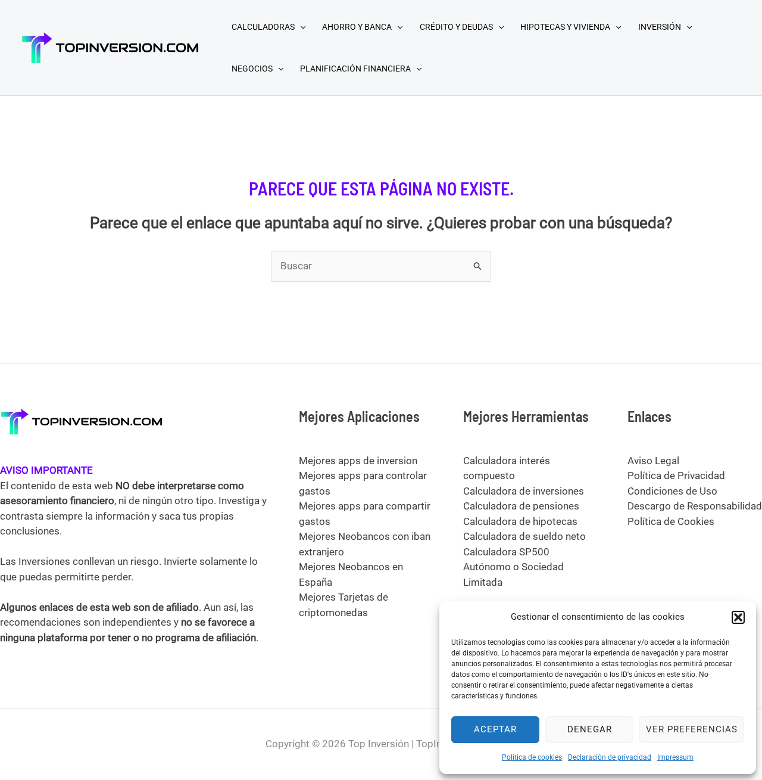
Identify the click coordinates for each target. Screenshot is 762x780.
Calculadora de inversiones (523, 491)
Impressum (675, 757)
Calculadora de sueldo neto (524, 536)
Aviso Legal (653, 461)
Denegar (589, 729)
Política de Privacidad (676, 475)
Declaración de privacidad (609, 757)
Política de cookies (532, 757)
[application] (300, 27)
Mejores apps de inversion (358, 461)
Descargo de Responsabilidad (694, 506)
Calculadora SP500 (506, 552)
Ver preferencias (692, 729)
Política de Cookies (670, 521)
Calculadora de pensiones (521, 506)
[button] (738, 617)
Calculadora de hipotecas (520, 521)
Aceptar (495, 729)
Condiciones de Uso (672, 491)
